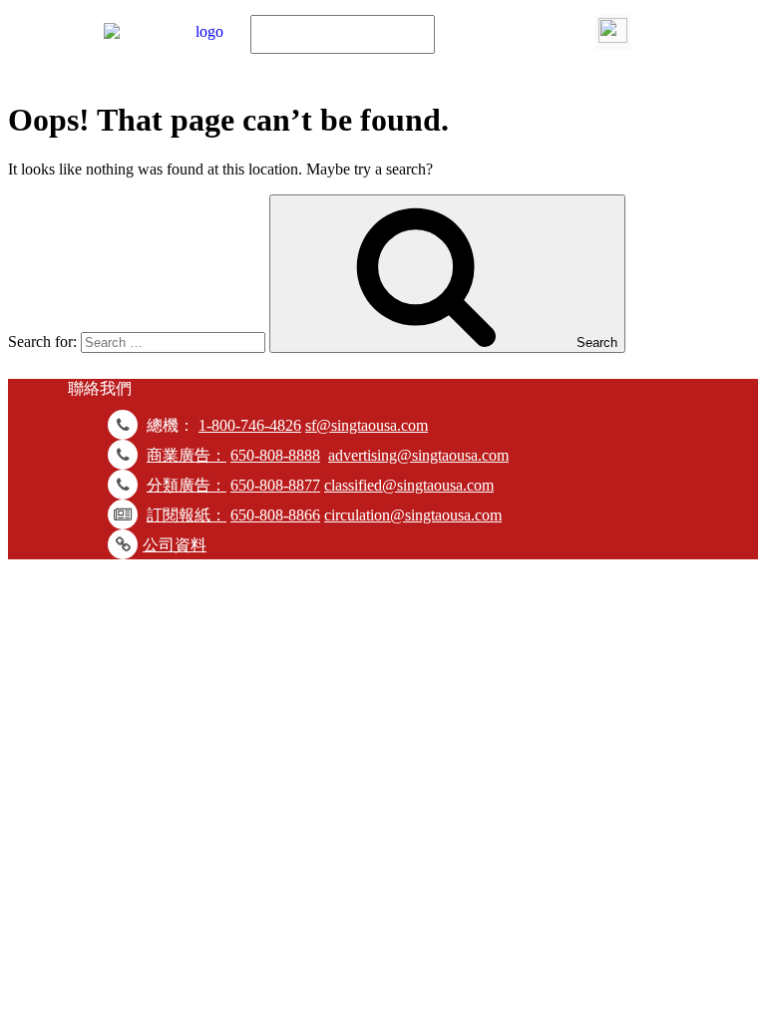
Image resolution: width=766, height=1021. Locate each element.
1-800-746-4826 (249, 425)
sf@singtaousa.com (366, 425)
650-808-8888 (275, 455)
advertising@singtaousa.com (418, 455)
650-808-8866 (275, 515)
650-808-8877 (275, 485)
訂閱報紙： (186, 515)
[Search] (612, 32)
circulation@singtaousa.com (413, 515)
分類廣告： (186, 485)
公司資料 (174, 544)
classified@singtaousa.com (409, 485)
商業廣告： (186, 455)
